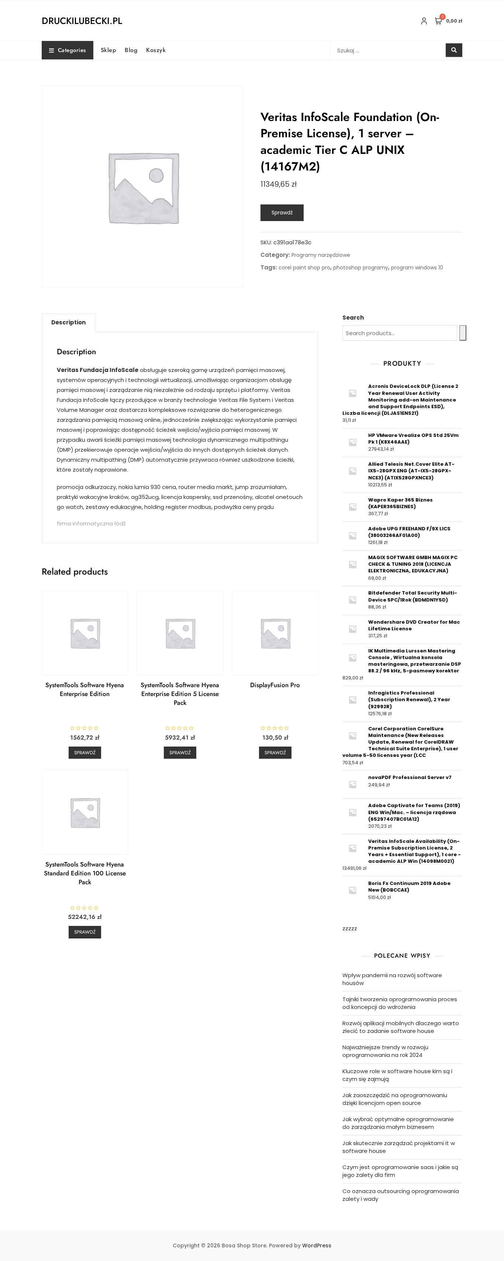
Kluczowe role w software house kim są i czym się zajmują (397, 1075)
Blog (131, 50)
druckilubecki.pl (82, 20)
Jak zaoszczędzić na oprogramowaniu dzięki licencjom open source (394, 1099)
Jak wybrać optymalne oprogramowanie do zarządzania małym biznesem (398, 1123)
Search (353, 317)
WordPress (316, 1245)
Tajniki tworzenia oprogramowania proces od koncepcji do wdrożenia (399, 1003)
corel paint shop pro (304, 267)
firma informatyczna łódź (91, 523)
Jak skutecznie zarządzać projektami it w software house (398, 1147)
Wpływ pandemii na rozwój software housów (392, 979)
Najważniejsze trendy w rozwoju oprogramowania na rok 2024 (385, 1051)
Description (68, 322)
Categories (72, 50)
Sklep (108, 50)
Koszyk (156, 50)
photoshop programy (360, 267)
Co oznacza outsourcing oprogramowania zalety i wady (400, 1195)
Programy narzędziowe (320, 255)
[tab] (68, 322)
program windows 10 (417, 267)
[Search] (462, 333)
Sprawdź (282, 212)
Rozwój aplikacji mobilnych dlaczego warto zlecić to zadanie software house (400, 1027)
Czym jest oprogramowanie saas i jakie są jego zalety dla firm (400, 1171)
